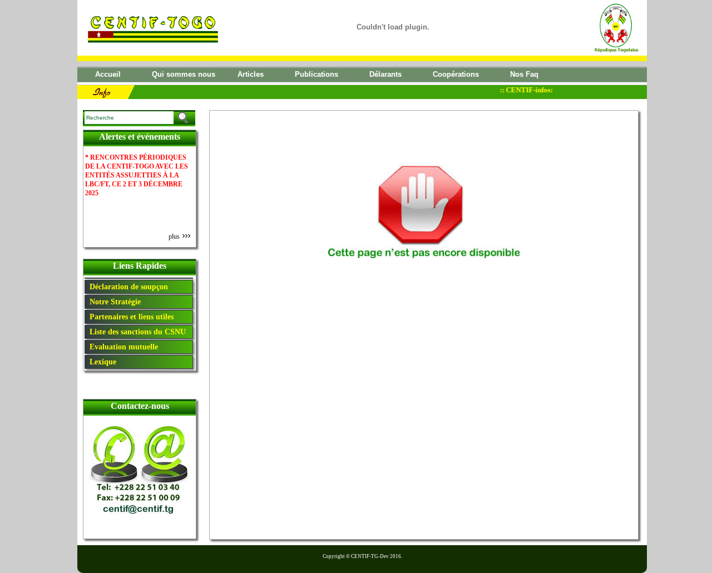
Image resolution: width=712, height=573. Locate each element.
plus (175, 236)
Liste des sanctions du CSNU (135, 331)
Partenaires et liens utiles (129, 316)
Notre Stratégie (113, 301)
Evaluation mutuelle (121, 346)
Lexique (100, 361)
